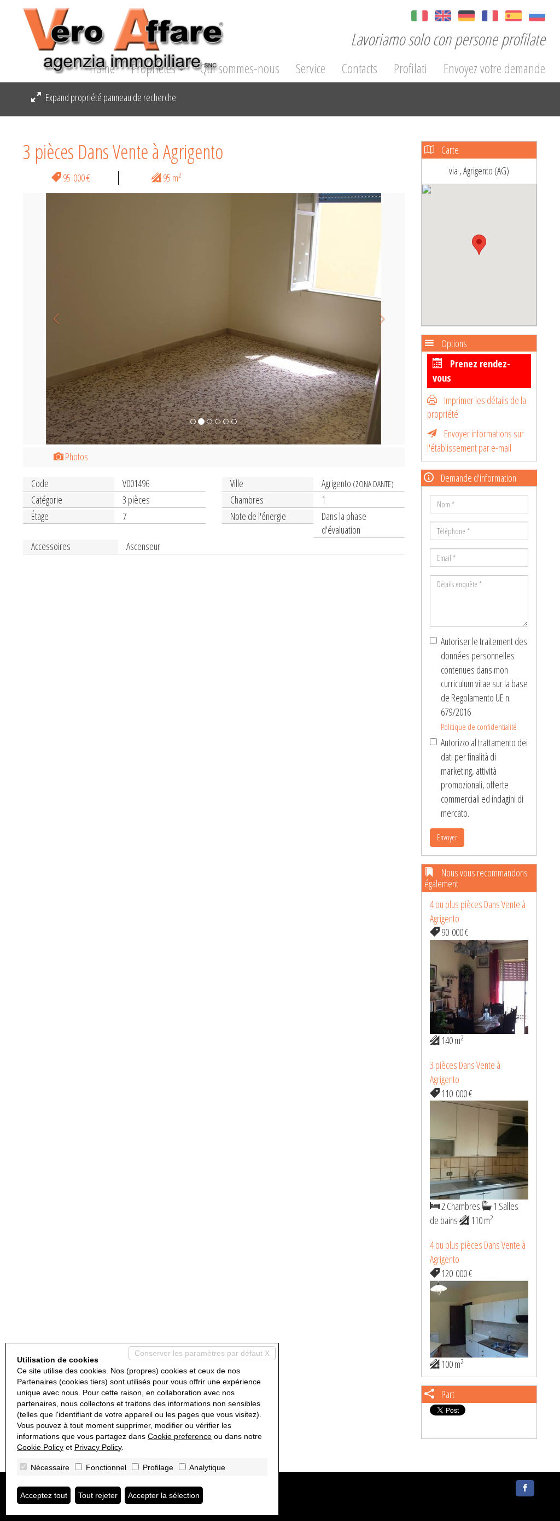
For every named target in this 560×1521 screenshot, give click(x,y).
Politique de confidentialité (479, 726)
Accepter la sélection (164, 1495)
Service (310, 68)
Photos (75, 456)
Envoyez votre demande (494, 68)
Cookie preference (180, 1436)
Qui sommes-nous (239, 68)
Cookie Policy (40, 1447)
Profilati (410, 68)
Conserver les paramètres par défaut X (202, 1353)
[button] (51, 318)
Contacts (359, 68)
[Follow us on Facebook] (525, 1488)
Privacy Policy (97, 1447)
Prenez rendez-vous (471, 370)
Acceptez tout (43, 1495)
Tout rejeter (98, 1495)
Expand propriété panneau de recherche (110, 97)
